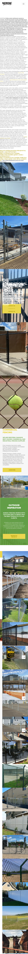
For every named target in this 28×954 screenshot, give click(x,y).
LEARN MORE (12, 470)
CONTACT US (11, 311)
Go (1, 160)
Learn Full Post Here (10, 152)
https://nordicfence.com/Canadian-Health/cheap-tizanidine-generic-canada (11, 154)
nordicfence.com (4, 156)
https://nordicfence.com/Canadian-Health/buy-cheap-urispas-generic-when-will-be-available (13, 158)
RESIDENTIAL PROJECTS (14, 536)
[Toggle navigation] (23, 3)
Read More (14, 652)
